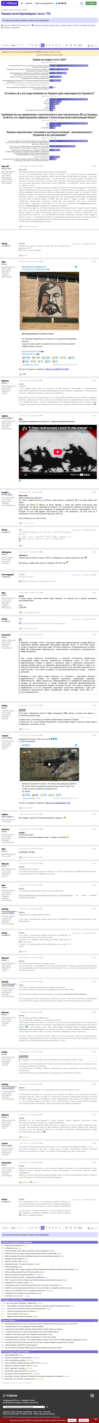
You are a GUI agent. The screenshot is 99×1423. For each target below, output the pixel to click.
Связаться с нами (9, 1412)
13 (46, 45)
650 (52, 62)
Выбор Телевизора (11, 1267)
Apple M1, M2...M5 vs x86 (13, 1261)
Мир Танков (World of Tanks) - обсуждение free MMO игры (24, 1277)
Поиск (35, 1412)
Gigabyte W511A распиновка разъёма (19, 1316)
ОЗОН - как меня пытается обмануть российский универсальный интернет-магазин (33, 1280)
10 (36, 45)
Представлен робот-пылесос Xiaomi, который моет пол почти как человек (30, 1337)
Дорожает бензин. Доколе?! (14, 1259)
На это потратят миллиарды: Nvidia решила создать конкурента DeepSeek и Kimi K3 (33, 1348)
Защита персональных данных (44, 1414)
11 (39, 45)
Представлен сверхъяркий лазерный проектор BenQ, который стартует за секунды (33, 1329)
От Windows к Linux (11, 1248)
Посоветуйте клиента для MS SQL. (16, 1371)
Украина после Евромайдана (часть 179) (26, 13)
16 (56, 45)
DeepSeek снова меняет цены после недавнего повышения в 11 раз (28, 1334)
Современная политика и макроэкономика (14, 10)
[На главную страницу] (9, 3)
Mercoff (24, 255)
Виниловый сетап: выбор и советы (17, 1283)
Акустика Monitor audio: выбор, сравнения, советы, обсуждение (27, 1251)
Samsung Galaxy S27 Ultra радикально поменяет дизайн (24, 1326)
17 (59, 45)
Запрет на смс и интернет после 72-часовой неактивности (25, 1290)
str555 (25, 612)
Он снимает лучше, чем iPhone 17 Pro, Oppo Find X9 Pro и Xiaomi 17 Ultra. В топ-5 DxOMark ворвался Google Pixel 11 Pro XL (46, 1340)
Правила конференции (24, 1412)
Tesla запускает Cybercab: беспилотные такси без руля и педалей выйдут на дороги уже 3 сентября (39, 1342)
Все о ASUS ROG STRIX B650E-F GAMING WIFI (21, 1303)
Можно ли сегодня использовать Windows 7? (20, 1275)
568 (52, 120)
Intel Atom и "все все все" (14, 1296)
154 (75, 45)
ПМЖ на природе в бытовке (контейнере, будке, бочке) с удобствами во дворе (32, 1256)
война (52, 25)
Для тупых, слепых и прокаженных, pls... (19, 1373)
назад (13, 45)
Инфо (94, 166)
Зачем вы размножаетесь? (14, 1245)
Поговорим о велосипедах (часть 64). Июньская (21, 1293)
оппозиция (83, 25)
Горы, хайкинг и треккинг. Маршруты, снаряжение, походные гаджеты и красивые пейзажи (38, 1306)
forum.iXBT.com (49, 1417)
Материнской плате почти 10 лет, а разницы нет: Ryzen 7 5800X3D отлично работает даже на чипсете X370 (41, 1324)
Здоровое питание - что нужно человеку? (19, 1264)
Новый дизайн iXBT (11, 1355)
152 (66, 45)
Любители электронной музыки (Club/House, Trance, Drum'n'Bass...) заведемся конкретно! (36, 1288)
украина (37, 25)
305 (52, 138)
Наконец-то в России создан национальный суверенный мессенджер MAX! (30, 1253)
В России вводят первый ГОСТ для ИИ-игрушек (21, 1345)
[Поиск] (82, 3)
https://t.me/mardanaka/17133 (58, 803)
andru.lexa (35, 1182)
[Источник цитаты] (67, 172)
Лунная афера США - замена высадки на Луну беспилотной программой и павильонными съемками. (39, 1269)
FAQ (40, 1412)
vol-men (27, 729)
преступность (6, 27)
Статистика (47, 1412)
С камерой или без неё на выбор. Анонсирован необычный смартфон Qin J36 (31, 1332)
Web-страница (6, 183)
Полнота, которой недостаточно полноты (21, 1311)
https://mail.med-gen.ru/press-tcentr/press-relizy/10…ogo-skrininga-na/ (46, 895)
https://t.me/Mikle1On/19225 (57, 369)
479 (52, 96)
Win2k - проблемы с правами (15, 1368)
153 (70, 45)
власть (57, 25)
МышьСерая (21, 25)
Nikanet (24, 951)
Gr (23, 546)
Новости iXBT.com (8, 1320)
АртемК (37, 612)
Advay (25, 808)
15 (53, 45)
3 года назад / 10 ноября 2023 (31, 166)
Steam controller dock (14, 1314)
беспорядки (45, 25)
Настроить (84, 1420)
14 (49, 45)
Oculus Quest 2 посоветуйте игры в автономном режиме (26, 1308)
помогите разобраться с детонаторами (18, 1358)
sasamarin (25, 1137)
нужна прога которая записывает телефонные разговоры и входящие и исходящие (34, 1376)
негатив (76, 25)
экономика (16, 27)
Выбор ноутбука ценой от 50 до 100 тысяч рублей (22, 1272)
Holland (14, 25)
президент (91, 25)
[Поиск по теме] (92, 45)
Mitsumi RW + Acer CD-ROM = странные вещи (20, 1379)
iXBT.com (6, 1417)
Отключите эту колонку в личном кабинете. (17, 1383)
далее (80, 45)
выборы (64, 25)
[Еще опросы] (55, 62)
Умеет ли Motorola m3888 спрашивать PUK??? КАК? (22, 1363)
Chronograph (38, 857)
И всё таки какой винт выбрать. (15, 1360)
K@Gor (25, 857)
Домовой (31, 612)
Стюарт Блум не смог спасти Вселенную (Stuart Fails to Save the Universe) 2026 (31, 1285)
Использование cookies (11, 1414)
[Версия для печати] (89, 45)
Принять (72, 1420)
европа (69, 25)
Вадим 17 (35, 226)
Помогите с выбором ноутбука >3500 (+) (18, 1366)
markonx (26, 226)
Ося (28, 25)
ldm (30, 226)
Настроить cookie (26, 1414)
